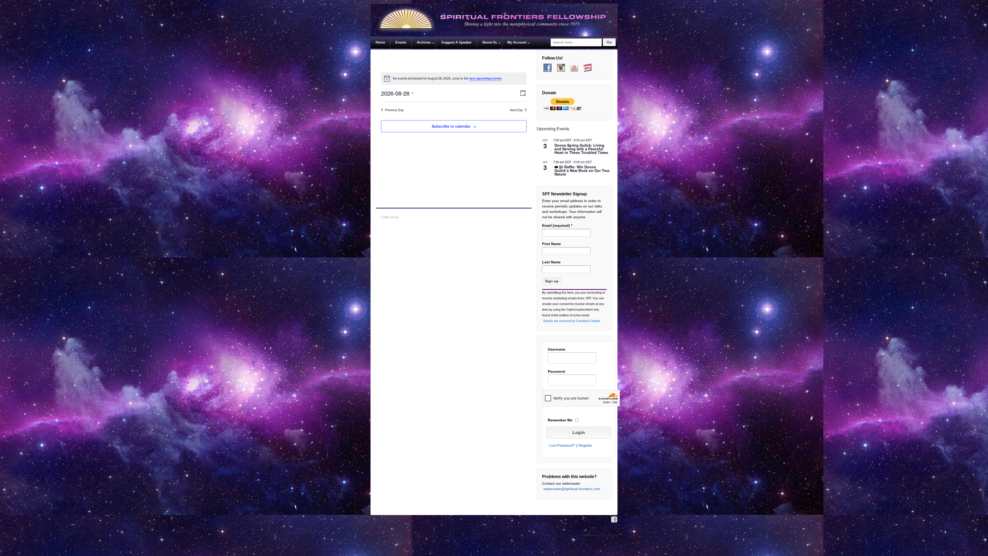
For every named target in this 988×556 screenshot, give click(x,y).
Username (556, 349)
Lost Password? (562, 445)
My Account (516, 42)
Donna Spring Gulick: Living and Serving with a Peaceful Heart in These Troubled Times (581, 149)
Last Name (551, 262)
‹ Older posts (389, 217)
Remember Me (560, 420)
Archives (424, 42)
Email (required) (557, 225)
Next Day (516, 110)
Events (400, 42)
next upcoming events (485, 78)
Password (556, 371)
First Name (551, 244)
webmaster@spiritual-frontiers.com (571, 489)
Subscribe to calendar (451, 126)
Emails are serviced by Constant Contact (571, 321)
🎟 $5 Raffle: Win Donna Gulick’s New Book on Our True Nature (582, 171)
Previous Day (394, 110)
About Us (489, 42)
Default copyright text (603, 535)
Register (585, 445)
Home (380, 42)
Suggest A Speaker (456, 42)
